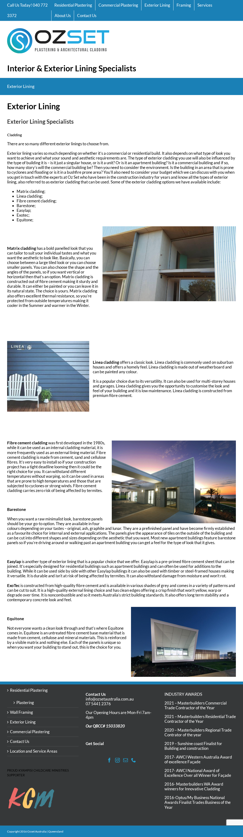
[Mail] (125, 760)
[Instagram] (117, 760)
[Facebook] (109, 760)
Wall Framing (21, 712)
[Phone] (133, 760)
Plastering (25, 702)
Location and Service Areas (33, 751)
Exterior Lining (23, 722)
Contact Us (19, 741)
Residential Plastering (29, 690)
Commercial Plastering (30, 731)
